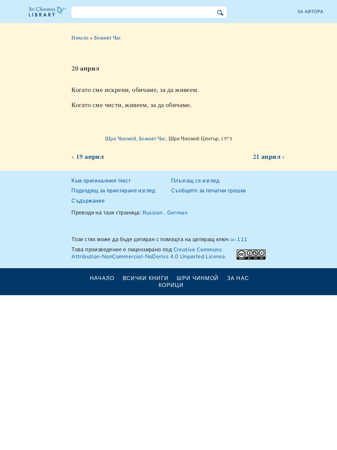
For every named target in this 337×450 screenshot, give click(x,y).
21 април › (269, 156)
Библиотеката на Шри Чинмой (48, 16)
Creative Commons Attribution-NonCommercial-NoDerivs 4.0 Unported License (148, 253)
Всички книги (145, 278)
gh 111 (238, 239)
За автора (310, 11)
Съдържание (88, 200)
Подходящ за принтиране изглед (113, 190)
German (177, 212)
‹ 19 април (87, 156)
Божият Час (107, 37)
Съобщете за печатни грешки (208, 190)
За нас (238, 278)
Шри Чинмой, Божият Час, (136, 138)
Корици (171, 285)
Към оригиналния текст (101, 180)
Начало (79, 37)
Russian (153, 212)
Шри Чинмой (198, 278)
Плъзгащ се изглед (195, 180)
